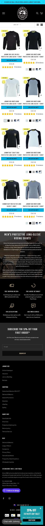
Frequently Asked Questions (10, 459)
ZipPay (4, 407)
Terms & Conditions (8, 455)
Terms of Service (7, 431)
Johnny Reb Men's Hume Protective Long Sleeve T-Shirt (33, 56)
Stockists (5, 401)
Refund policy (6, 428)
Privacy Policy (6, 452)
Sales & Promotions (8, 398)
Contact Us (5, 449)
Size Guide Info (6, 418)
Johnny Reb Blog (7, 377)
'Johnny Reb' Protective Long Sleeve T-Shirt (11, 205)
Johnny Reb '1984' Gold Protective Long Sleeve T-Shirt (11, 154)
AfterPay (5, 404)
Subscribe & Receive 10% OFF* (11, 391)
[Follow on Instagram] (9, 498)
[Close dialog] (40, 508)
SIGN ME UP (22, 353)
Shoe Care (5, 422)
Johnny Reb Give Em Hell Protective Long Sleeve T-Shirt (11, 56)
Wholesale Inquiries (8, 462)
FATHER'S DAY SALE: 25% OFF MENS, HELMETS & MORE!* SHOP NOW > (22, 1)
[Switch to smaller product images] (42, 24)
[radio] (26, 69)
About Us (5, 373)
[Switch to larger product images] (38, 24)
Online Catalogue (7, 370)
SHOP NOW (31, 520)
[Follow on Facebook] (3, 498)
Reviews (4, 380)
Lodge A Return (6, 446)
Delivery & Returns (7, 394)
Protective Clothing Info (9, 425)
